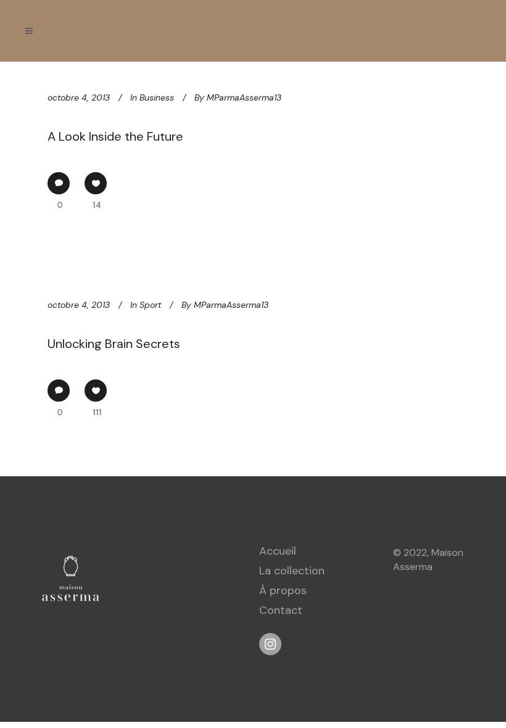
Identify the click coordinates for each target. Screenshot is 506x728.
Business (156, 97)
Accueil (277, 551)
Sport (150, 304)
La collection (292, 570)
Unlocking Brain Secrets (114, 344)
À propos (283, 590)
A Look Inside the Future (115, 136)
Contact (280, 610)
